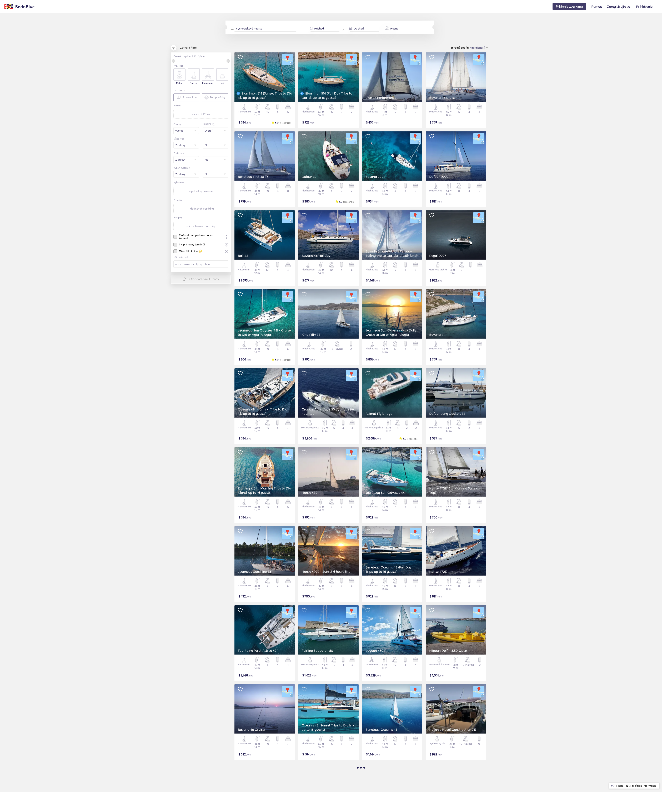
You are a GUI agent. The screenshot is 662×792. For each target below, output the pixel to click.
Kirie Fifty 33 (311, 335)
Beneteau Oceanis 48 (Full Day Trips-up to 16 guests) (388, 569)
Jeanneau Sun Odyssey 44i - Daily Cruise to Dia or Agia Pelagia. (391, 332)
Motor (179, 83)
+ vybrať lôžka (201, 114)
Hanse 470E (438, 572)
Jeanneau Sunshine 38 (254, 572)
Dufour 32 (309, 177)
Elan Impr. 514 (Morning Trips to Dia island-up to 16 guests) (264, 490)
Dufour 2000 (438, 177)
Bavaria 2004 (375, 177)
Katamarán (207, 83)
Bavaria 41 (437, 335)
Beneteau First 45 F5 (253, 177)
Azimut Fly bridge (378, 414)
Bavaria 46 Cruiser (251, 729)
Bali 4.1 (243, 256)
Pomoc (596, 6)
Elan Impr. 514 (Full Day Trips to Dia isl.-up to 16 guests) (327, 95)
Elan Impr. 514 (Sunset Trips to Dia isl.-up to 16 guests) (265, 95)
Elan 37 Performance (380, 98)
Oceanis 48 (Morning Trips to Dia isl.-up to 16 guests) (262, 411)
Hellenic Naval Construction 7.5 (452, 729)
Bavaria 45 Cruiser (443, 98)
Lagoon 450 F (375, 651)
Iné (222, 83)
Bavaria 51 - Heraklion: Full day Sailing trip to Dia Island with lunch (391, 253)
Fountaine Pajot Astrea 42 (257, 651)
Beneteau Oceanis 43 (381, 729)
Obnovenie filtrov (204, 279)
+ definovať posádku (201, 208)
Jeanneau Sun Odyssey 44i (385, 493)
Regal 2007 (437, 256)
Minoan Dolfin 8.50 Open (448, 651)
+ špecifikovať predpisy (200, 226)
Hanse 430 (310, 493)
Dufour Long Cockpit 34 (447, 414)
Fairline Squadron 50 (317, 651)
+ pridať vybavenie (201, 191)
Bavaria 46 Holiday (316, 256)
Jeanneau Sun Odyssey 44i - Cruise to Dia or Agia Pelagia (264, 332)
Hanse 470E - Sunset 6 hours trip (326, 572)
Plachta (193, 83)
